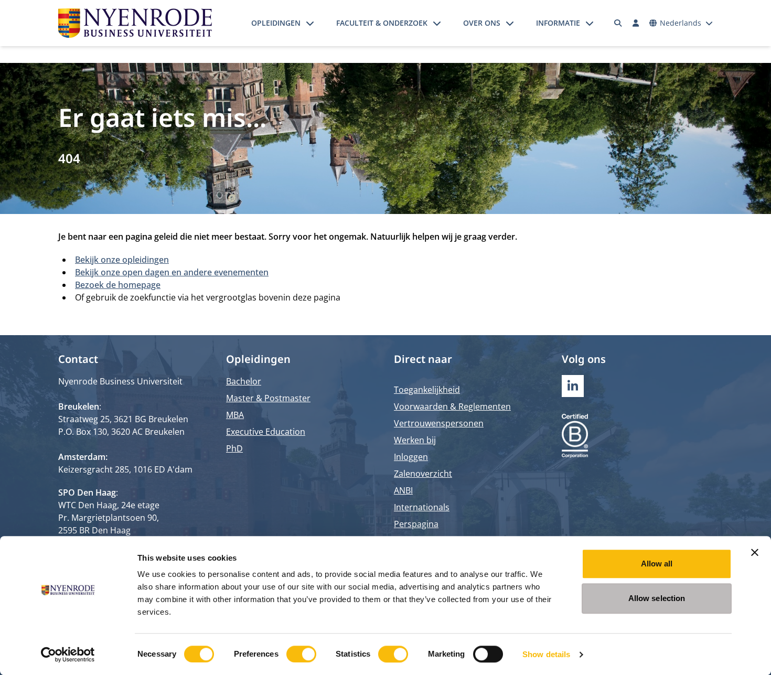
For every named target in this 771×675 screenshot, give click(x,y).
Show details (546, 654)
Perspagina (416, 524)
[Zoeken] (618, 23)
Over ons (481, 23)
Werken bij (415, 440)
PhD (234, 448)
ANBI (403, 490)
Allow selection (657, 598)
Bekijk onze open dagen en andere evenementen (172, 272)
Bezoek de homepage (117, 285)
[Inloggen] (635, 23)
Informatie (558, 23)
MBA (235, 415)
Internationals (421, 507)
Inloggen (411, 457)
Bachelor (243, 381)
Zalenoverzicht (423, 473)
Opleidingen (276, 23)
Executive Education (265, 431)
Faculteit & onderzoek (381, 23)
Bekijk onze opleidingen (122, 259)
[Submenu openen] (310, 23)
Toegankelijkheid (427, 389)
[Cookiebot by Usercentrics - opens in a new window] (68, 654)
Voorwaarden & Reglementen (452, 406)
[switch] (301, 654)
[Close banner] (754, 552)
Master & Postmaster (268, 398)
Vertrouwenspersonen (439, 423)
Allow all (657, 563)
